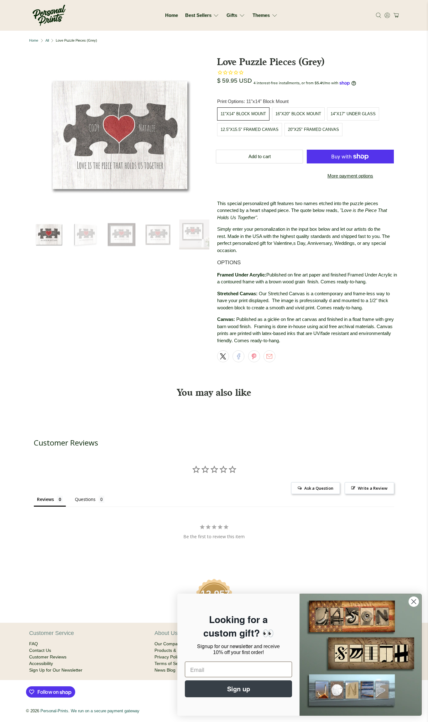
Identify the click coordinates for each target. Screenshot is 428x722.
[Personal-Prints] (49, 15)
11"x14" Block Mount (243, 113)
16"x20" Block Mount (298, 113)
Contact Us (40, 650)
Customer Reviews (47, 656)
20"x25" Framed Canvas (313, 129)
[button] (395, 15)
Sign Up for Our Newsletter (55, 670)
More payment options (350, 175)
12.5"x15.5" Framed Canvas (250, 129)
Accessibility (41, 663)
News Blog (164, 670)
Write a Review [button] (373, 488)
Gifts (232, 15)
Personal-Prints (54, 711)
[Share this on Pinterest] (254, 356)
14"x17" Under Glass (353, 113)
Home (171, 15)
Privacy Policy (168, 656)
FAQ (33, 643)
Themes (261, 15)
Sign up (238, 688)
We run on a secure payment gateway (105, 711)
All (47, 40)
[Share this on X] (223, 356)
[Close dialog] (413, 601)
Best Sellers (198, 15)
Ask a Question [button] (318, 488)
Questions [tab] (85, 499)
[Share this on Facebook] (238, 356)
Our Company (168, 643)
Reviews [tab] (45, 499)
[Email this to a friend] (269, 356)
